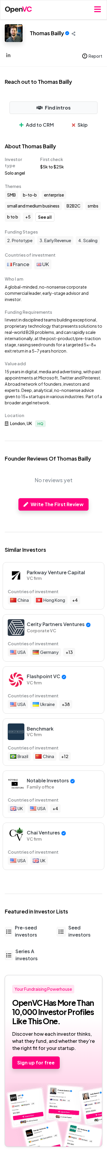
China (23, 600)
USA (22, 652)
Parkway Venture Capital (56, 572)
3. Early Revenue (55, 240)
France (20, 264)
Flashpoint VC (43, 676)
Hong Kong (54, 600)
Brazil (23, 756)
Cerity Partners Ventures (56, 624)
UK (45, 264)
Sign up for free (36, 1062)
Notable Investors (48, 780)
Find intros (58, 107)
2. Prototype (19, 240)
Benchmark (40, 729)
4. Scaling (87, 240)
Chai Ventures (43, 832)
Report (95, 56)
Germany (49, 652)
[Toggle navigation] (97, 9)
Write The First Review (57, 504)
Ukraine (47, 704)
